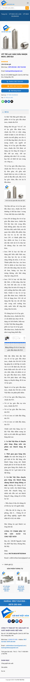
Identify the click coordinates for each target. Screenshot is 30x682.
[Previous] (1, 585)
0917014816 (13, 553)
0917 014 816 (22, 67)
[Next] (29, 585)
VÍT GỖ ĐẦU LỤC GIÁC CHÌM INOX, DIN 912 (6, 589)
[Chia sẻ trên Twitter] (8, 101)
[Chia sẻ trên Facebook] (5, 101)
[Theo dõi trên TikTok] (13, 621)
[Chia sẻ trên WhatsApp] (2, 101)
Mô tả (6, 112)
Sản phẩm (4, 667)
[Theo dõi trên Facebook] (9, 621)
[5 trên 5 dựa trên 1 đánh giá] (15, 61)
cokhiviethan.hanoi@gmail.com (16, 645)
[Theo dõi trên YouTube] (20, 621)
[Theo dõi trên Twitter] (17, 621)
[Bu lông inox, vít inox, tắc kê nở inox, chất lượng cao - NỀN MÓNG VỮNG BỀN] (10, 3)
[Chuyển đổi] (2, 112)
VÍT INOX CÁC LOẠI (15, 14)
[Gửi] (27, 8)
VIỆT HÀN (12, 536)
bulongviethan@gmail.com (13, 71)
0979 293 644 (12, 67)
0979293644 (22, 553)
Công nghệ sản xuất (7, 663)
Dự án (3, 671)
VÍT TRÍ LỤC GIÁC (8, 97)
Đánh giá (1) (9, 564)
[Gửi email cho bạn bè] (11, 101)
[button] (28, 3)
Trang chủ (4, 14)
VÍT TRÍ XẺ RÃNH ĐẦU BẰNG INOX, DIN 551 (21, 589)
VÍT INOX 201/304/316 (12, 95)
